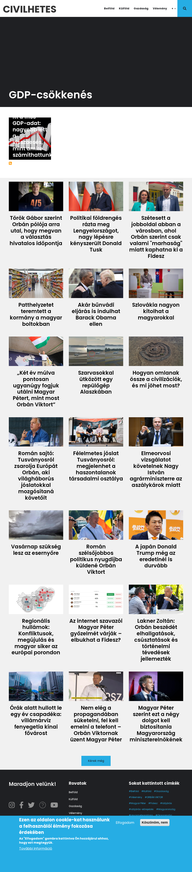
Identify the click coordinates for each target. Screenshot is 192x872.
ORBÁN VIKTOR (155, 797)
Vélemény (160, 8)
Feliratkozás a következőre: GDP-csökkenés (10, 163)
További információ (35, 848)
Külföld (124, 8)
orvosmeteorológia (142, 815)
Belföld (109, 8)
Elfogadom (125, 822)
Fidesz (154, 803)
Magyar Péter (138, 803)
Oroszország (165, 815)
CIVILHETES (29, 8)
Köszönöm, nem (155, 822)
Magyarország (166, 809)
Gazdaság (141, 8)
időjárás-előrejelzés (142, 809)
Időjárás (167, 803)
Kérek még (96, 761)
